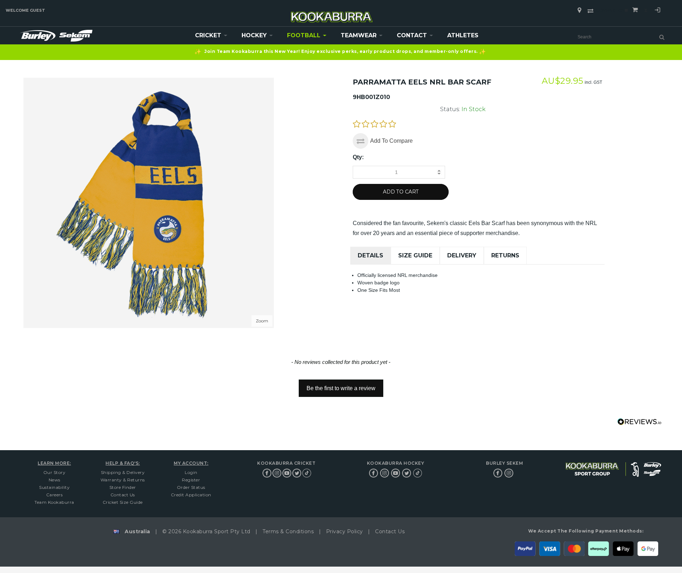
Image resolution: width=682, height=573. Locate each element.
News (54, 479)
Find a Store (579, 10)
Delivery (461, 255)
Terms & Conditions (288, 531)
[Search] (662, 37)
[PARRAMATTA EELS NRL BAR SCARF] (148, 80)
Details (370, 255)
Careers (54, 494)
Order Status (191, 487)
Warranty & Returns (123, 479)
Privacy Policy (344, 531)
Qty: (358, 157)
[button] (341, 384)
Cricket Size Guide (123, 502)
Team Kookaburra (54, 502)
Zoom (262, 320)
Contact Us (122, 494)
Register (191, 479)
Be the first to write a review (341, 388)
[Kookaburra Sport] (332, 14)
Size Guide (415, 255)
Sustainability (54, 487)
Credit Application (191, 494)
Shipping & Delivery (123, 472)
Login (657, 11)
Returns (505, 255)
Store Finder (122, 487)
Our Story (54, 472)
